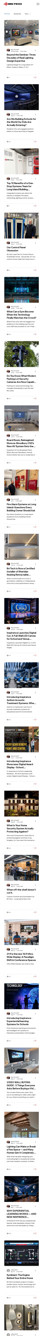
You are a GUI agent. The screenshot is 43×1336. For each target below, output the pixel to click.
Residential (17, 14)
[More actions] (36, 50)
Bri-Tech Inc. (27, 4)
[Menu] (38, 4)
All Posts (7, 14)
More (26, 14)
